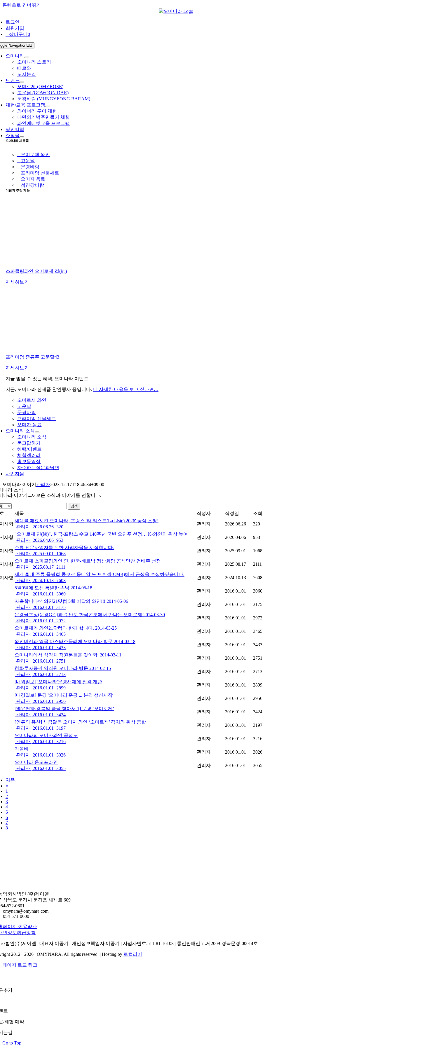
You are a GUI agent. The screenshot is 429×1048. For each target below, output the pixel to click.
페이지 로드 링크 (19, 965)
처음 (10, 780)
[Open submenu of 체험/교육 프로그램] (47, 106)
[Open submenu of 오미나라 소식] (37, 432)
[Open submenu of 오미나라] (26, 57)
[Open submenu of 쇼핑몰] (22, 137)
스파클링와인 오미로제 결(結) (36, 271)
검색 (74, 506)
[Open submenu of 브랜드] (22, 82)
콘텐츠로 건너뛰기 (21, 5)
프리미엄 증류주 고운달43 (32, 356)
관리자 (43, 484)
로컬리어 (132, 954)
